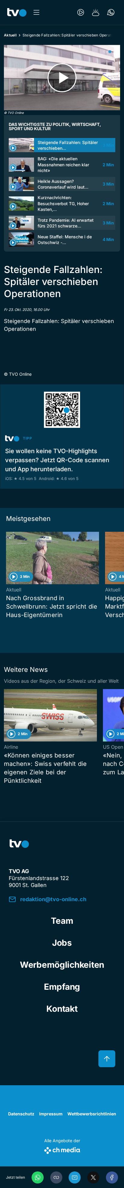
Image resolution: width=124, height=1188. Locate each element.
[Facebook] (112, 1177)
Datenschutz (21, 1113)
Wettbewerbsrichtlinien (91, 1113)
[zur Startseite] (16, 12)
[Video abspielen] (62, 77)
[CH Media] (62, 1149)
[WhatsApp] (38, 1177)
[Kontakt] (110, 12)
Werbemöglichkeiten (62, 965)
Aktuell (10, 35)
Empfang (62, 987)
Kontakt (61, 1009)
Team (62, 921)
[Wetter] (95, 12)
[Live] (80, 12)
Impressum (51, 1113)
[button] (56, 1177)
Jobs (62, 943)
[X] (93, 1177)
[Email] (75, 1177)
